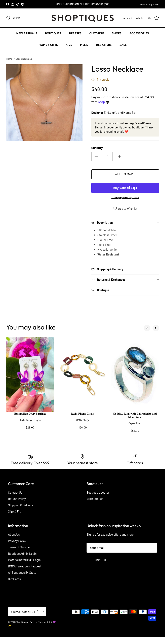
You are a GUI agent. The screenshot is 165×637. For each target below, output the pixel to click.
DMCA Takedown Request (24, 566)
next (156, 328)
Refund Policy (17, 498)
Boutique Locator (98, 492)
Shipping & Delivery (20, 505)
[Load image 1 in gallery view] (44, 102)
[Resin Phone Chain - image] (82, 374)
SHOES (117, 33)
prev (147, 328)
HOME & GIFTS (48, 45)
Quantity (97, 148)
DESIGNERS (104, 45)
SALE (123, 45)
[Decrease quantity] (96, 156)
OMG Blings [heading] (82, 420)
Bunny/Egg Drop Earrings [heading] (30, 413)
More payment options (125, 197)
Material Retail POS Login (24, 560)
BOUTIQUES (53, 33)
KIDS (69, 45)
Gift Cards (14, 579)
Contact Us (15, 492)
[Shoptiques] (82, 18)
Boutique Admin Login (22, 553)
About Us (14, 534)
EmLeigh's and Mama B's (119, 112)
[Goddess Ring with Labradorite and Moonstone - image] (135, 374)
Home (9, 58)
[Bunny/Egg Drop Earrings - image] (30, 374)
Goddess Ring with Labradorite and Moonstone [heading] (135, 415)
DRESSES (75, 33)
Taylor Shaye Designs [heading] (30, 420)
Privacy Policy (17, 541)
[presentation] (30, 422)
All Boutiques (95, 498)
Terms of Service (19, 547)
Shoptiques (22, 621)
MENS (84, 45)
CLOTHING (96, 33)
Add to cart (125, 174)
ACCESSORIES (139, 33)
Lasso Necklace (23, 58)
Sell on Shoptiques (149, 4)
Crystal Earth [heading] (135, 423)
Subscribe (99, 560)
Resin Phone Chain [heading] (82, 413)
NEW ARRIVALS (26, 33)
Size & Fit (14, 511)
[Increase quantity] (119, 156)
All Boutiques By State (22, 572)
